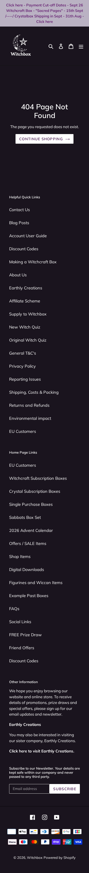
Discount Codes (23, 248)
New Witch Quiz (24, 327)
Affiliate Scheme (24, 301)
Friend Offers (21, 647)
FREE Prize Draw (25, 634)
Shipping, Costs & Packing (34, 392)
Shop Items (20, 556)
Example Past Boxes (28, 595)
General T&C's (22, 353)
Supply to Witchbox (28, 314)
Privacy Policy (22, 366)
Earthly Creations (25, 288)
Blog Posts (19, 222)
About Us (18, 275)
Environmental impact (30, 418)
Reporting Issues (25, 379)
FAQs (14, 608)
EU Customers (22, 431)
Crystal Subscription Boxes (34, 491)
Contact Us (19, 209)
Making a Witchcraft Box (33, 261)
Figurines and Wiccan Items (36, 582)
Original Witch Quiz (27, 340)
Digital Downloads (26, 569)
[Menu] (81, 45)
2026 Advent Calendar (31, 530)
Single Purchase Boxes (31, 504)
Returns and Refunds (29, 405)
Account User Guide (28, 235)
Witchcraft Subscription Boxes (38, 478)
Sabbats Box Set (25, 517)
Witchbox (34, 857)
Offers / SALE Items (27, 543)
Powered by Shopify (60, 857)
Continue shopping (41, 139)
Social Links (20, 621)
